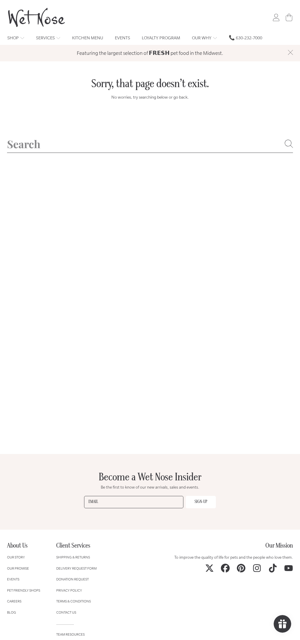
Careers (14, 601)
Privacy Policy (69, 590)
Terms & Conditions (73, 601)
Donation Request (72, 579)
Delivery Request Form (76, 568)
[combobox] (150, 144)
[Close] (290, 52)
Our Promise (18, 568)
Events (13, 579)
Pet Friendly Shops (23, 590)
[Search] (289, 143)
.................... (65, 623)
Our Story (16, 557)
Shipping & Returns (73, 557)
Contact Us (66, 612)
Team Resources (70, 634)
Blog (11, 612)
